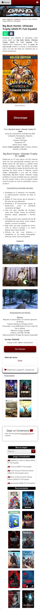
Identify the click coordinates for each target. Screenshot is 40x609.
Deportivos (11, 370)
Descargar (20, 117)
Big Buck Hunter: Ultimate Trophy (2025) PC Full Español (20, 27)
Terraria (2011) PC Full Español (20, 467)
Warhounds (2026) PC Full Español (22, 483)
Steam (20, 360)
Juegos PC (10, 19)
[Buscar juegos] (33, 451)
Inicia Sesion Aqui (26, 433)
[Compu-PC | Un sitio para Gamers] (20, 11)
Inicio (7, 2)
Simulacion (17, 19)
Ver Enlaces (20, 349)
